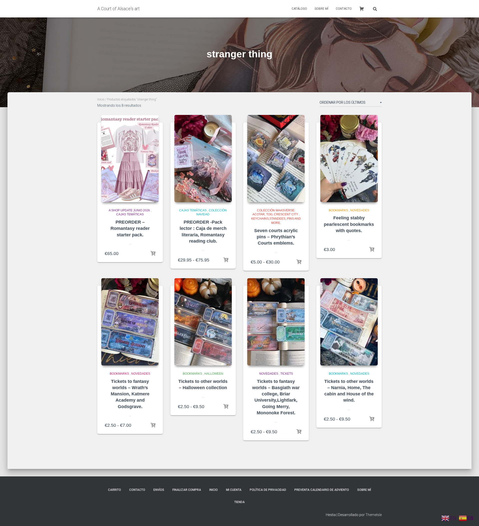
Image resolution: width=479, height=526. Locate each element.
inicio (213, 490)
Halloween (213, 373)
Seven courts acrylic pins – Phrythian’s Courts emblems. (276, 237)
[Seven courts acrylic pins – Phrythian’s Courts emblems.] (276, 158)
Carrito (114, 490)
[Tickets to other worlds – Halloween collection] (203, 321)
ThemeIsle (373, 515)
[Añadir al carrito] (152, 253)
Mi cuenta (233, 490)
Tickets (286, 373)
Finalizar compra (186, 490)
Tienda (239, 502)
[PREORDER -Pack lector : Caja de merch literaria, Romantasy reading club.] (203, 158)
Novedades (359, 210)
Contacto (344, 8)
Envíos (158, 490)
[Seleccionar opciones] (225, 260)
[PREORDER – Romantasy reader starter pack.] (130, 158)
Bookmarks (338, 210)
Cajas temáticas (130, 214)
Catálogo (299, 8)
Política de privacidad (268, 490)
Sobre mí (321, 8)
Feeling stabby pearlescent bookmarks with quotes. (349, 224)
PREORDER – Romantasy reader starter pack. (130, 228)
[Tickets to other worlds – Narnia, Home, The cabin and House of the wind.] (349, 321)
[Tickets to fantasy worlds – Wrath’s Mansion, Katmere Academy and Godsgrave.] (130, 321)
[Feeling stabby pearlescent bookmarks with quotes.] (349, 158)
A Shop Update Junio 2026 (129, 210)
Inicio (100, 99)
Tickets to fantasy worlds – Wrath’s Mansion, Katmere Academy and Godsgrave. (130, 394)
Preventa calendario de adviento (321, 490)
